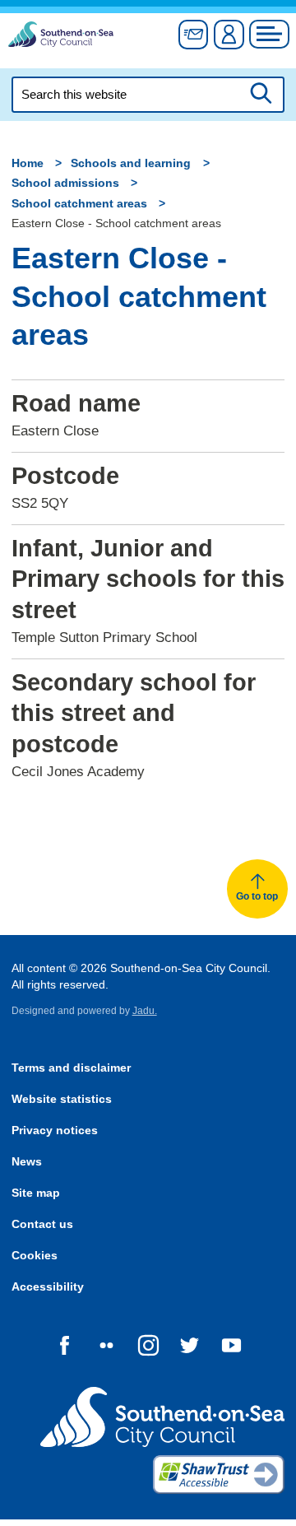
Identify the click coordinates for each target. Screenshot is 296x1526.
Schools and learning (131, 163)
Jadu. (144, 1011)
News (27, 1162)
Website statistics (62, 1099)
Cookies (35, 1255)
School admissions (65, 183)
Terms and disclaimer (71, 1068)
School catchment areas (79, 204)
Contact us (42, 1224)
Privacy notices (55, 1130)
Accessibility (48, 1287)
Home (28, 163)
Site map (36, 1193)
